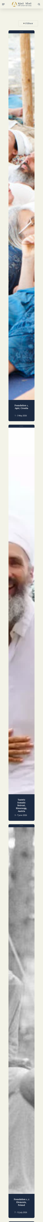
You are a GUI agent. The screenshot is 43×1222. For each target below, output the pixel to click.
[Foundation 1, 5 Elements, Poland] (21, 1010)
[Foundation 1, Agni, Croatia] (21, 216)
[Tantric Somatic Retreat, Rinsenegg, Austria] (21, 611)
